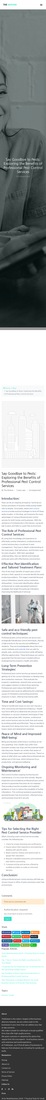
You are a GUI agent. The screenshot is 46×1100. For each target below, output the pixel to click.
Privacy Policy (7, 1076)
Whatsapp (15, 945)
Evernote (17, 936)
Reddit (26, 936)
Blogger (36, 932)
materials (22, 649)
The (10, 4)
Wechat (26, 945)
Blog (14, 388)
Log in (7, 919)
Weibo (18, 941)
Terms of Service (8, 1072)
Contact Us (6, 1068)
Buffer (35, 936)
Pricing (4, 1060)
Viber (6, 945)
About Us (5, 1064)
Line (34, 945)
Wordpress (8, 941)
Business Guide (8, 995)
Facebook (7, 932)
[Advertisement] (23, 357)
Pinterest (7, 936)
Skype (26, 941)
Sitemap (5, 1080)
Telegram (35, 941)
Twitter (17, 932)
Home (7, 388)
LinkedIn (26, 932)
